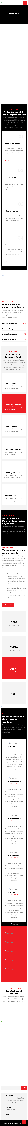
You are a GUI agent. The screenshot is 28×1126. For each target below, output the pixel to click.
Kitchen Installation (6, 1052)
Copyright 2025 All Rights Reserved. (14, 1124)
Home (11, 16)
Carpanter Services (7, 1062)
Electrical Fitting (6, 1056)
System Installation (6, 1065)
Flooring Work (5, 1059)
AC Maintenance (6, 1069)
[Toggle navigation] (25, 3)
